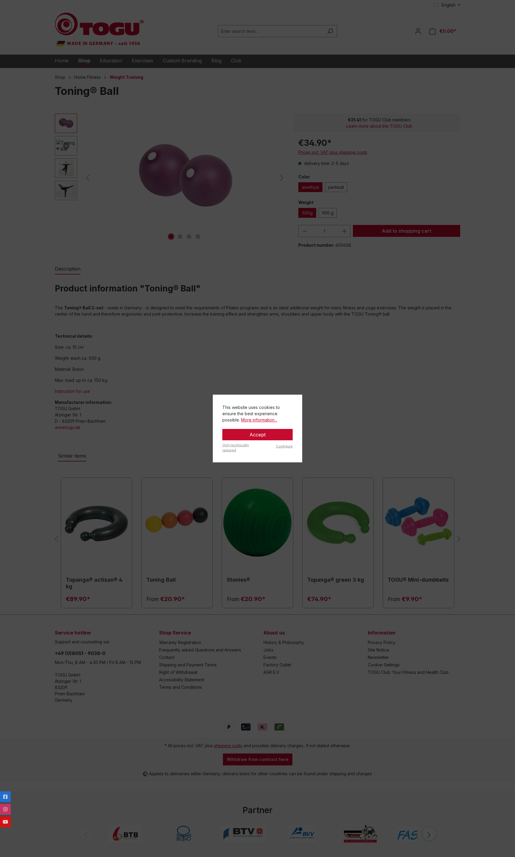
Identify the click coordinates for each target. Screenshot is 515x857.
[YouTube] (5, 821)
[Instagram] (5, 809)
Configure (284, 446)
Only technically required (235, 447)
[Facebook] (5, 796)
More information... (259, 419)
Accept (257, 435)
